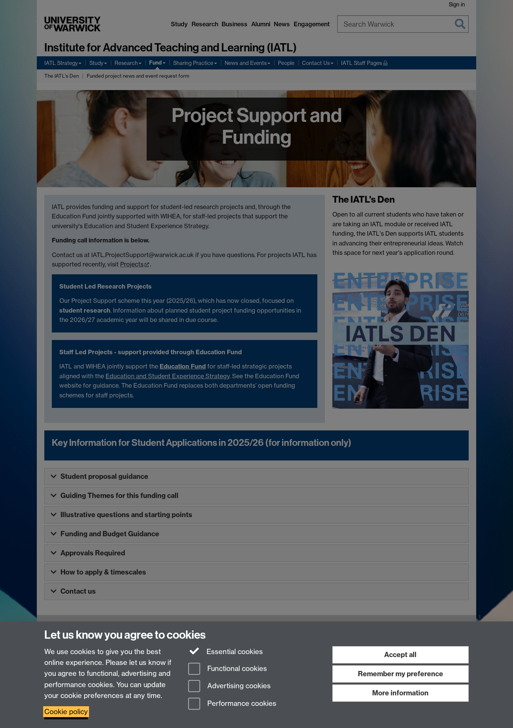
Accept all (400, 654)
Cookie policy (66, 711)
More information (400, 693)
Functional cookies (236, 668)
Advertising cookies (238, 686)
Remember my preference (400, 673)
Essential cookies (234, 651)
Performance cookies (240, 703)
